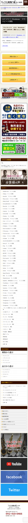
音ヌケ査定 (5, 341)
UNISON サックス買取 (8, 285)
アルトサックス (6, 355)
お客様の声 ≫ (14, 79)
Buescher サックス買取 (8, 206)
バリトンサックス (6, 362)
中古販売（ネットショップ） (9, 424)
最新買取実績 (5, 416)
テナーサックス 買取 (8, 321)
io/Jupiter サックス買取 (8, 238)
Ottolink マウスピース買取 (9, 255)
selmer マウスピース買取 (9, 270)
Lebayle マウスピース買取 (9, 248)
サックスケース (6, 371)
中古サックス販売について (8, 421)
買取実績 (5, 336)
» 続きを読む (5, 45)
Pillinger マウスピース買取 (9, 260)
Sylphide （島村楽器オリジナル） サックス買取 (14, 280)
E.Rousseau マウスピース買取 (10, 231)
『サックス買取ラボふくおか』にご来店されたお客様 (14, 308)
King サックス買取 (7, 245)
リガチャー (5, 376)
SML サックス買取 (7, 275)
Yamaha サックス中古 (8, 295)
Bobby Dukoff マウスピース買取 (10, 201)
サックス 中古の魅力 (8, 316)
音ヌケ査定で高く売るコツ (9, 400)
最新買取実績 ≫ (14, 68)
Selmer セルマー (6, 265)
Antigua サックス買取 (8, 193)
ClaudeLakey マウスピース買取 (10, 218)
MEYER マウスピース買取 (9, 253)
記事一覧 (5, 344)
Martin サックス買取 (8, 250)
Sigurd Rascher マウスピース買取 (11, 273)
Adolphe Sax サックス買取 (9, 191)
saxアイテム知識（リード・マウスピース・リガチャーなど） (14, 387)
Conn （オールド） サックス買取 (11, 221)
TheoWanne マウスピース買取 (10, 283)
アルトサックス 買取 (8, 314)
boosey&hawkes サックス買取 (10, 203)
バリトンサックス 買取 (8, 324)
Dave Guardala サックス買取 (9, 228)
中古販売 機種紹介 (7, 331)
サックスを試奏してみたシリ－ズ (10, 395)
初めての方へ (5, 411)
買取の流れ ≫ (14, 56)
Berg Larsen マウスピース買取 (10, 198)
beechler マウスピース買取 (9, 196)
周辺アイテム (6, 334)
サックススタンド (6, 369)
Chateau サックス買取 (8, 216)
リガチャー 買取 (7, 329)
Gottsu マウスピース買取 (9, 236)
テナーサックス (6, 360)
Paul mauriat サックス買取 (9, 258)
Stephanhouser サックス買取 (10, 278)
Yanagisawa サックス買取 (9, 302)
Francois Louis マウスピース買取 (11, 233)
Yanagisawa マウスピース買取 (10, 305)
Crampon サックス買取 (8, 223)
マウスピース (5, 374)
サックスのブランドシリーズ (9, 390)
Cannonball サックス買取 (9, 213)
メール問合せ (5, 429)
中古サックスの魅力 (7, 397)
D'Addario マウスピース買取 (9, 226)
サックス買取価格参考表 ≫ (14, 74)
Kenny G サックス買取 (8, 243)
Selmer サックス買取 (8, 268)
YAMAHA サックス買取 (8, 298)
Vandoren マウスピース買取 (9, 288)
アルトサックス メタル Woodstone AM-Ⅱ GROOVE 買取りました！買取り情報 (14, 29)
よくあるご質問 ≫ (13, 62)
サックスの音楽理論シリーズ (9, 392)
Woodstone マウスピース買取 (10, 290)
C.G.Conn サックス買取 (9, 208)
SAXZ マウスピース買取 (9, 263)
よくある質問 (5, 419)
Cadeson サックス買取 (8, 211)
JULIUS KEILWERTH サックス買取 (11, 241)
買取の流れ (4, 413)
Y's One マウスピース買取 (9, 293)
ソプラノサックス (6, 358)
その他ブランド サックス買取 (10, 311)
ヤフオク (4, 426)
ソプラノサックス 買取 (8, 319)
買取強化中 (5, 339)
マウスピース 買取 (13, 37)
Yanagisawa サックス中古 (9, 300)
